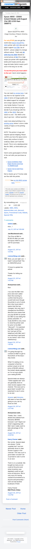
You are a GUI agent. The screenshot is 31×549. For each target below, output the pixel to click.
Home (6, 7)
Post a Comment (12, 499)
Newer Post (11, 509)
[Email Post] (9, 205)
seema (10, 224)
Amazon (10, 397)
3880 (6, 98)
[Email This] (14, 205)
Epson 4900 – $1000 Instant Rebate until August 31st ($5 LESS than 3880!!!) (15, 20)
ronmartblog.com (14, 256)
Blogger (19, 541)
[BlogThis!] (16, 205)
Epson (6, 212)
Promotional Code (15, 212)
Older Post (21, 513)
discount (21, 210)
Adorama (20, 397)
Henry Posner (13, 439)
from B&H (17, 47)
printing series (8, 123)
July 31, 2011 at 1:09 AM (16, 229)
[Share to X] (17, 205)
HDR (17, 45)
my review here (18, 93)
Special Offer (8, 215)
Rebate (24, 212)
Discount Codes (15, 7)
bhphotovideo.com (10, 210)
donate (11, 192)
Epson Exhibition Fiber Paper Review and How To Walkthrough (15, 164)
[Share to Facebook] (19, 205)
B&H (16, 57)
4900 (14, 112)
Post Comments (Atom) (21, 520)
